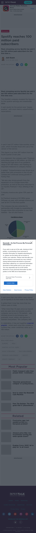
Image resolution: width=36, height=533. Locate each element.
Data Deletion (7, 290)
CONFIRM (10, 283)
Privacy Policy (29, 290)
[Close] (32, 243)
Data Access (18, 290)
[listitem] (18, 277)
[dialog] (18, 266)
